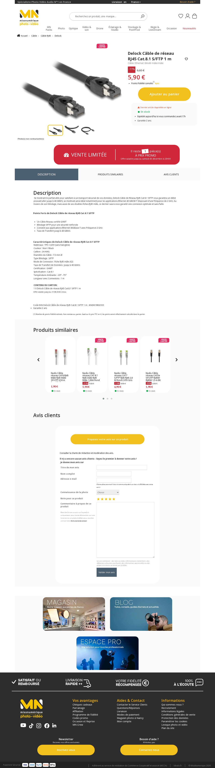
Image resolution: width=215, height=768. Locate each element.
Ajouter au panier (164, 94)
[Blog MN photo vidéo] (141, 614)
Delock (58, 35)
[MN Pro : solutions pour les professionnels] (107, 653)
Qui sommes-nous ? (172, 704)
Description (47, 174)
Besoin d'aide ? (187, 2)
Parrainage (79, 708)
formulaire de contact (79, 521)
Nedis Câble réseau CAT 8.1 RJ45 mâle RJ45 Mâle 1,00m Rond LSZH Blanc (91, 377)
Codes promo (80, 718)
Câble (34, 35)
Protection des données (174, 718)
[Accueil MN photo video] (31, 18)
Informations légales (172, 711)
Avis (171, 174)
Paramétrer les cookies (174, 721)
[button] (103, 398)
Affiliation (78, 711)
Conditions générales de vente (178, 714)
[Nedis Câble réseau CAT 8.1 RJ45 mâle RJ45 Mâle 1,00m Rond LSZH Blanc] (91, 355)
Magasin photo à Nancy (130, 718)
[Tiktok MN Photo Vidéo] (31, 726)
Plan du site (167, 728)
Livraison (122, 711)
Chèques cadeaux (82, 704)
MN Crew (78, 724)
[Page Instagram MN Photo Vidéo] (38, 726)
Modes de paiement (128, 714)
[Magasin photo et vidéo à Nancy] (74, 614)
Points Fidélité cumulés (142, 83)
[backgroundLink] (7, 384)
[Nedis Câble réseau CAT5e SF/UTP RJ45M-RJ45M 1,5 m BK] (155, 355)
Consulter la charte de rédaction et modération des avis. (87, 453)
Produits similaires (110, 174)
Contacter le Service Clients (132, 704)
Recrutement (168, 708)
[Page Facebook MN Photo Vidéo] (46, 726)
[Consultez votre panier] (194, 16)
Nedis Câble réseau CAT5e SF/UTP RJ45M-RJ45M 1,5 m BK (153, 377)
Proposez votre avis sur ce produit (107, 439)
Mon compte (124, 721)
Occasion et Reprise (84, 721)
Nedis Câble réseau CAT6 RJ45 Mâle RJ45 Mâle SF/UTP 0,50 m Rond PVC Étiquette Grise (60, 377)
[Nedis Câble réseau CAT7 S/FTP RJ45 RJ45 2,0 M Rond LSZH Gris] (123, 355)
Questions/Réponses (128, 708)
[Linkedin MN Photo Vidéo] (54, 725)
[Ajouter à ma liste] (186, 59)
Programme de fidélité (85, 714)
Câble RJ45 (46, 35)
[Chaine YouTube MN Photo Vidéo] (23, 725)
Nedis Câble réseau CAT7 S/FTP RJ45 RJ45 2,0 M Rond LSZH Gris (123, 377)
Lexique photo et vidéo (174, 724)
